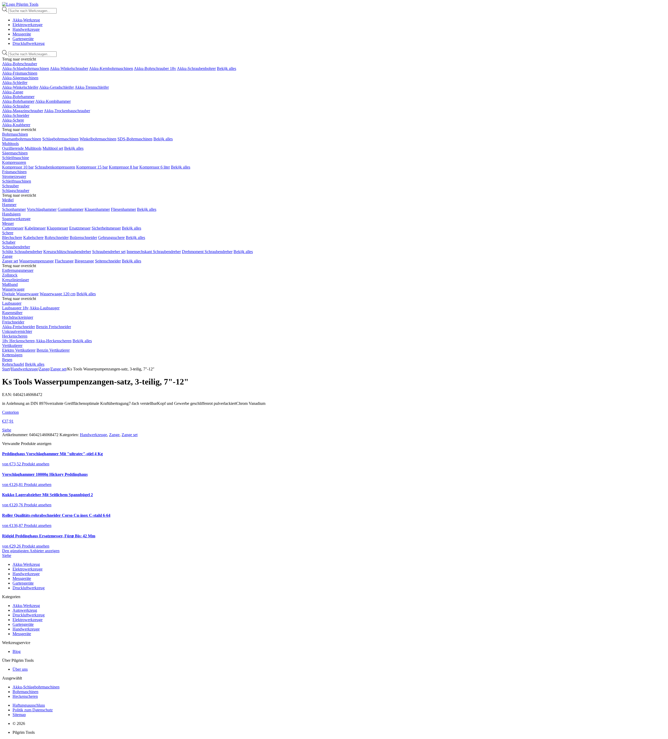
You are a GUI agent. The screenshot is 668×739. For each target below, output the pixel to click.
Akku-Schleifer (14, 82)
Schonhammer (14, 209)
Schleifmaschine (15, 157)
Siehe (6, 555)
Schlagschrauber (15, 190)
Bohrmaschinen (15, 134)
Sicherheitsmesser (106, 228)
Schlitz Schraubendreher (22, 251)
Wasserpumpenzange (36, 261)
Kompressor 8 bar (123, 167)
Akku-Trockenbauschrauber (67, 111)
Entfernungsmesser (17, 270)
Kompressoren (14, 162)
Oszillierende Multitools (21, 148)
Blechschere (12, 237)
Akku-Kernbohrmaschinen (111, 68)
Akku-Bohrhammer (18, 96)
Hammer (9, 204)
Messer (8, 223)
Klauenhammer (97, 209)
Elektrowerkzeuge (28, 24)
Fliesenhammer (123, 209)
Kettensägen (12, 355)
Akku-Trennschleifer (92, 87)
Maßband (10, 284)
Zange (7, 256)
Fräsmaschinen (14, 172)
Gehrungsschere (111, 237)
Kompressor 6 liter (154, 167)
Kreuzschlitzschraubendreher (67, 251)
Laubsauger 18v (15, 308)
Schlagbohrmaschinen (60, 139)
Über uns (20, 669)
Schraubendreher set (109, 251)
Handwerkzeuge (26, 29)
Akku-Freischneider (18, 327)
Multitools (10, 143)
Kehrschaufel (13, 364)
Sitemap (19, 714)
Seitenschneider (108, 261)
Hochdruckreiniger (17, 317)
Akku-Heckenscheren (53, 341)
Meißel (8, 200)
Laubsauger (11, 303)
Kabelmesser (35, 228)
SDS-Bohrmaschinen (134, 139)
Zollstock (9, 275)
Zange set (10, 261)
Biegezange (84, 261)
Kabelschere (33, 237)
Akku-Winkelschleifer (20, 87)
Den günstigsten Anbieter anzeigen (30, 551)
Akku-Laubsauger (44, 308)
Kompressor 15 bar (92, 167)
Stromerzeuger (14, 176)
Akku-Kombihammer (53, 101)
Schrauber (10, 186)
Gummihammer (71, 209)
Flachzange (64, 261)
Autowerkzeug (25, 610)
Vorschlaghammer (42, 209)
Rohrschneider (57, 237)
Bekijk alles (226, 68)
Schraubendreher (16, 247)
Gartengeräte (23, 39)
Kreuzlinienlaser (15, 280)
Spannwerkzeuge (16, 219)
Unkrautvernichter (17, 331)
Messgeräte (22, 34)
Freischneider (13, 322)
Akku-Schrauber (15, 106)
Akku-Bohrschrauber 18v (155, 68)
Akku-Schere (13, 120)
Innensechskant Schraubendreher (154, 251)
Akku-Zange (12, 92)
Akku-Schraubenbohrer (196, 68)
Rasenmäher (12, 312)
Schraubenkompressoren (55, 167)
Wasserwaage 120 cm (57, 294)
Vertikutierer (12, 345)
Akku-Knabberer (16, 125)
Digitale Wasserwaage (20, 294)
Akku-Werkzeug (26, 20)
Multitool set (53, 148)
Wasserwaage (13, 289)
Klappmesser (57, 228)
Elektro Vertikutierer (18, 350)
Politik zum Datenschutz (33, 710)
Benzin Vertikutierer (53, 350)
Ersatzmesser (80, 228)
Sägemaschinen (15, 153)
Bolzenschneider (83, 237)
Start (6, 369)
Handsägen (11, 214)
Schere (7, 233)
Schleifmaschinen (16, 181)
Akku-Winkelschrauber (69, 68)
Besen (7, 359)
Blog (17, 651)
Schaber (8, 242)
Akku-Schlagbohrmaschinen (25, 68)
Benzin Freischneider (53, 327)
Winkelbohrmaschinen (98, 139)
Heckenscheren (14, 336)
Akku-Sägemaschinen (20, 78)
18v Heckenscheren (18, 341)
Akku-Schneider (15, 115)
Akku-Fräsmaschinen (19, 73)
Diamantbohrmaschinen (21, 139)
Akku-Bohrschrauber (19, 64)
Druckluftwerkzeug (29, 43)
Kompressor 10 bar (18, 167)
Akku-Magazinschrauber (22, 111)
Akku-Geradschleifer (56, 87)
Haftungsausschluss (29, 705)
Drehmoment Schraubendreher (207, 251)
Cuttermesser (12, 228)
